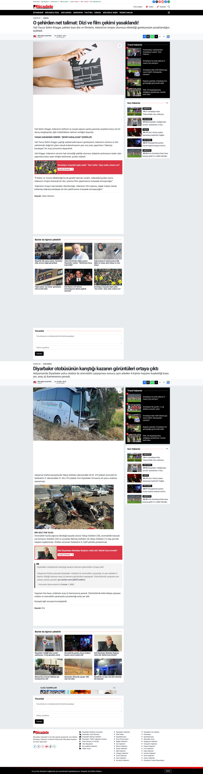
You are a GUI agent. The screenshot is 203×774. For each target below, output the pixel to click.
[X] (38, 746)
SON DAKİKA (66, 13)
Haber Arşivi (86, 748)
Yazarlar (163, 7)
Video (151, 7)
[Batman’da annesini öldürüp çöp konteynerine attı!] (49, 667)
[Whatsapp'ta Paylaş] (152, 36)
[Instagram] (42, 746)
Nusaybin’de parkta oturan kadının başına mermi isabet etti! (154, 144)
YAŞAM (145, 129)
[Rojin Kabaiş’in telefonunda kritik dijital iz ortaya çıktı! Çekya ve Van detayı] (108, 251)
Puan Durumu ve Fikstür (90, 741)
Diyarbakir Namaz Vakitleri (91, 737)
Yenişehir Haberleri (150, 744)
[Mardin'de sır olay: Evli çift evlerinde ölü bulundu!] (108, 667)
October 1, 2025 (67, 584)
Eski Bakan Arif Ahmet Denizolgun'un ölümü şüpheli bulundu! (75, 289)
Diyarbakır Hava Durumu (90, 734)
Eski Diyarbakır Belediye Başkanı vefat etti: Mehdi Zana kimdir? (106, 654)
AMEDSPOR (78, 13)
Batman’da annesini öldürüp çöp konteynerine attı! (47, 678)
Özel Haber (120, 734)
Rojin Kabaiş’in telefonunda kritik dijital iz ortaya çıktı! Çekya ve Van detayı (107, 263)
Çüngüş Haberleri (122, 753)
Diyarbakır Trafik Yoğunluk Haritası (94, 739)
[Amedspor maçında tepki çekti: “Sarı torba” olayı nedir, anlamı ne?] (108, 277)
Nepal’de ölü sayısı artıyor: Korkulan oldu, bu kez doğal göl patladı (48, 262)
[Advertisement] (78, 111)
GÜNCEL (97, 13)
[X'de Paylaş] (148, 36)
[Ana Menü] (169, 12)
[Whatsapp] (54, 746)
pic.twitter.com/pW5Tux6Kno (71, 579)
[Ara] (169, 6)
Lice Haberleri (149, 748)
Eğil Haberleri (121, 751)
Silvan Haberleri (121, 748)
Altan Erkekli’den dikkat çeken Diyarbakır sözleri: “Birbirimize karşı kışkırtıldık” (78, 263)
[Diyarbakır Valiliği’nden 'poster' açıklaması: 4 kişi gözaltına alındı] (49, 643)
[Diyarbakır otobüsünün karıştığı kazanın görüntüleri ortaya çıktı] (78, 414)
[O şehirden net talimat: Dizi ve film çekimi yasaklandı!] (78, 68)
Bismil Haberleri (121, 746)
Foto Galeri (138, 7)
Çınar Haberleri (121, 756)
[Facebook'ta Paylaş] (144, 36)
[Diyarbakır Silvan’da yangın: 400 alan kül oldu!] (78, 667)
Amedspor (147, 734)
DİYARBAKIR (38, 13)
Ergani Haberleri (149, 746)
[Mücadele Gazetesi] (43, 7)
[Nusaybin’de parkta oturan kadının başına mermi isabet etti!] (78, 643)
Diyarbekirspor (121, 737)
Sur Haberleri (120, 744)
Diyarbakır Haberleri (123, 732)
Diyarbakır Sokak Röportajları (154, 760)
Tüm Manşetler (87, 744)
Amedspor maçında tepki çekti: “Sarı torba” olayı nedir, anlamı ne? (107, 288)
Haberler (36, 18)
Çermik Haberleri (150, 753)
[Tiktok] (50, 746)
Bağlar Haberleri (121, 741)
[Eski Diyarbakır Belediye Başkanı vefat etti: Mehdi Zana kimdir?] (108, 643)
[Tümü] (167, 103)
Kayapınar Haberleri (150, 741)
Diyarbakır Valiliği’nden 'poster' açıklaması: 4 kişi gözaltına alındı (154, 123)
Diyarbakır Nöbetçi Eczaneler (92, 732)
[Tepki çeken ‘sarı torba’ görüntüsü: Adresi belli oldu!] (49, 277)
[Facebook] (35, 746)
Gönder (39, 354)
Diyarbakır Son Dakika (151, 732)
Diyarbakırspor (149, 737)
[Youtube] (46, 746)
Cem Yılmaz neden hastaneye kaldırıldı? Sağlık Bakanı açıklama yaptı (153, 134)
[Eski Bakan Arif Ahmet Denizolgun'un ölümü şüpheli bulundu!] (78, 277)
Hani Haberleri (121, 758)
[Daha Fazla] (156, 36)
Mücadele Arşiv (149, 739)
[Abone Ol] (168, 36)
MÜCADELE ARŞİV (110, 13)
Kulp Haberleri (149, 751)
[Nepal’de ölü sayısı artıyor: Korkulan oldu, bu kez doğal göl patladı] (49, 251)
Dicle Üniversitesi (122, 739)
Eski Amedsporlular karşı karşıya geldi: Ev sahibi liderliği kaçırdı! (155, 154)
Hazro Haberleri (149, 758)
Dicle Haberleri (149, 756)
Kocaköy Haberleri (122, 760)
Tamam (168, 771)
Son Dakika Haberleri (89, 746)
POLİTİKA (89, 13)
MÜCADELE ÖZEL (52, 13)
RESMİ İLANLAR (126, 13)
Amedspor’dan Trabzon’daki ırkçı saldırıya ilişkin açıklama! (153, 113)
